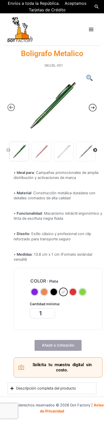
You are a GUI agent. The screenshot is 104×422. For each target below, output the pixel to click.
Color (38, 281)
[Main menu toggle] (91, 29)
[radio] (34, 292)
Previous (8, 150)
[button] (96, 7)
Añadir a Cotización (58, 345)
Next (95, 150)
